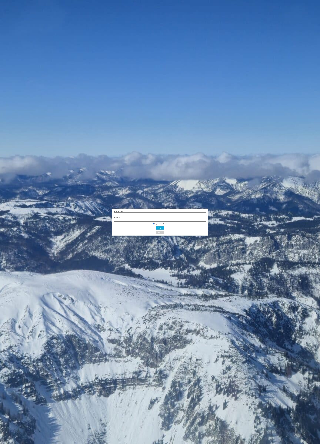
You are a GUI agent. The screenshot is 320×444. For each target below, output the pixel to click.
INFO (160, 232)
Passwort (117, 217)
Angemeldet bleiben (160, 224)
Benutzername (118, 211)
